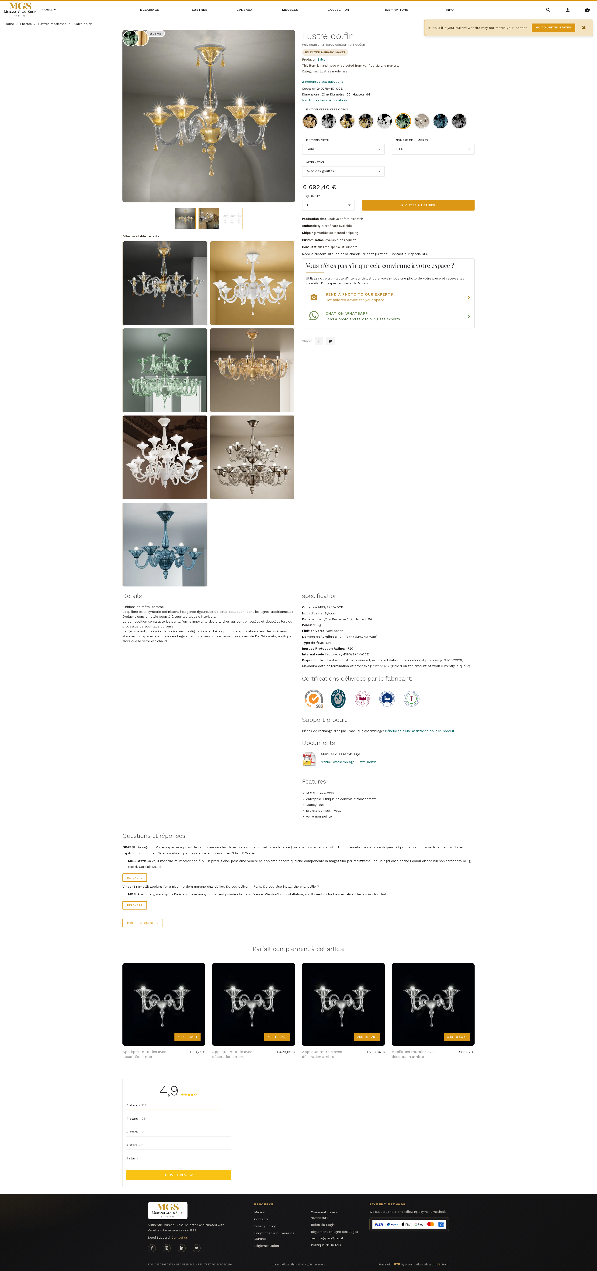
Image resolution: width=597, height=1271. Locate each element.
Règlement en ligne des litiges (334, 1232)
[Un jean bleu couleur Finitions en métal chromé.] (165, 544)
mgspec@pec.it (331, 1238)
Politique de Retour (326, 1245)
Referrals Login (323, 1225)
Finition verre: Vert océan (327, 109)
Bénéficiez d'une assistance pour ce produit (419, 731)
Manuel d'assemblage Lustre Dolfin (348, 762)
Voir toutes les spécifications (325, 100)
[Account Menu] (567, 10)
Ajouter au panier (418, 205)
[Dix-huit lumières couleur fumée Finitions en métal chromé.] (252, 457)
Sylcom (323, 59)
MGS (437, 1264)
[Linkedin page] (182, 1248)
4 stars (136, 1118)
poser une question (142, 923)
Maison (259, 1212)
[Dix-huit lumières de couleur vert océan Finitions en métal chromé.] (165, 370)
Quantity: (313, 196)
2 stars (134, 1145)
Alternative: (315, 162)
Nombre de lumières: (412, 140)
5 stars (136, 1105)
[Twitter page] (197, 1248)
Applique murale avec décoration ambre (232, 1054)
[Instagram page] (167, 1248)
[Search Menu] (548, 10)
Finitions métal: (318, 140)
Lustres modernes (333, 71)
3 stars (135, 1132)
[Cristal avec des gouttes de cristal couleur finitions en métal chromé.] (252, 283)
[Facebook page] (152, 1248)
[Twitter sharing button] (330, 341)
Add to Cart (187, 1037)
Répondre (134, 877)
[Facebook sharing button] (319, 341)
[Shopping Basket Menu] (587, 10)
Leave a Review (179, 1175)
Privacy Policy (265, 1226)
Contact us (179, 1237)
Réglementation (266, 1245)
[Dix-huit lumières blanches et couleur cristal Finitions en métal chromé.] (165, 457)
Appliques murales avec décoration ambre (144, 1054)
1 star (133, 1158)
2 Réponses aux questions (322, 81)
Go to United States (553, 27)
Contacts (261, 1219)
